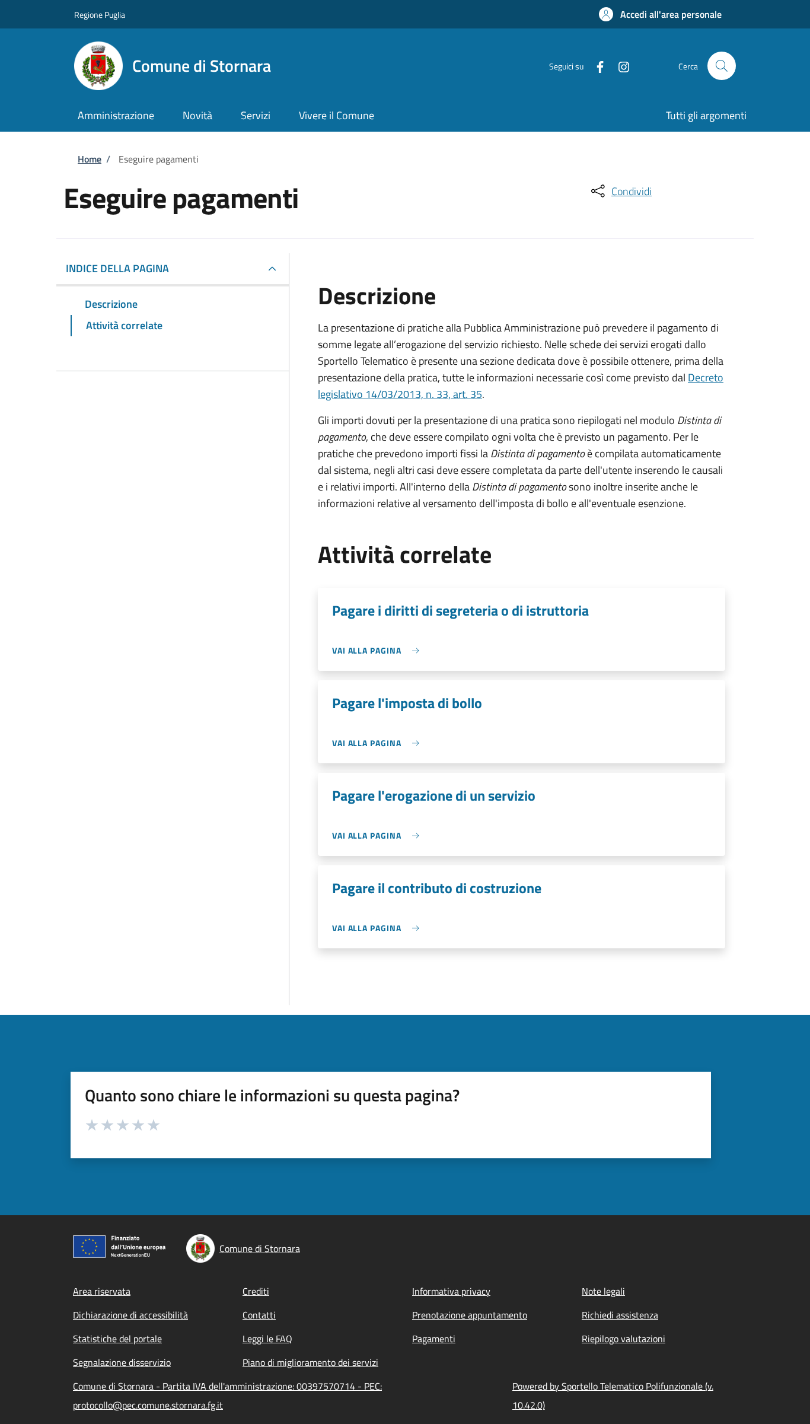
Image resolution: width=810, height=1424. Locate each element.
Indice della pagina (117, 268)
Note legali (603, 1291)
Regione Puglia (99, 14)
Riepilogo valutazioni (623, 1338)
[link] (378, 650)
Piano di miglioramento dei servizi (310, 1362)
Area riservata (101, 1291)
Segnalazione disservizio (122, 1362)
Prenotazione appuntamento (469, 1315)
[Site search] (721, 66)
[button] (660, 14)
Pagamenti (433, 1338)
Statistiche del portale (117, 1338)
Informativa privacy (451, 1291)
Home (89, 159)
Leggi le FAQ (267, 1338)
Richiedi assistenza (620, 1315)
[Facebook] (595, 66)
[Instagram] (619, 66)
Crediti (256, 1291)
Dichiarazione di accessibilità (130, 1315)
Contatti (259, 1315)
